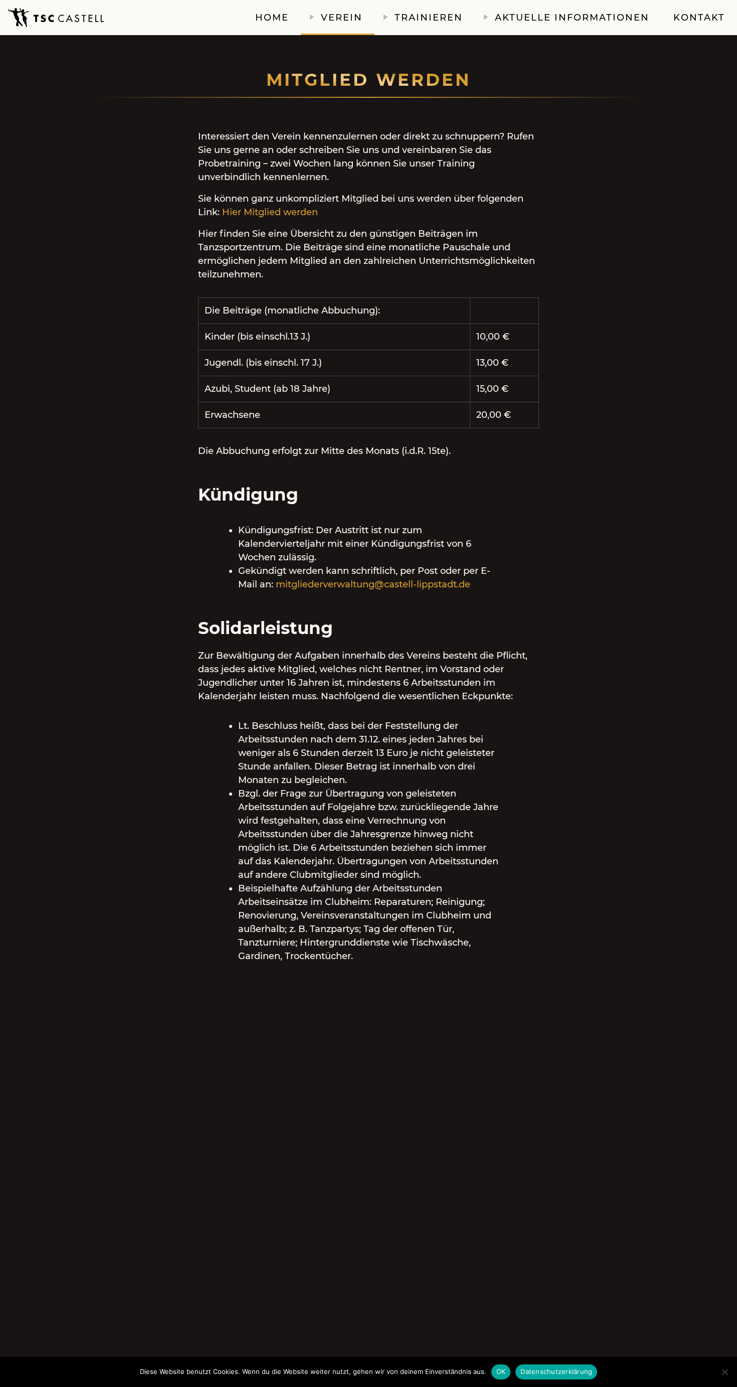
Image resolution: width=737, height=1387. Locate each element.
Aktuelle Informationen (572, 17)
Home (272, 17)
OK (501, 1371)
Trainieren (429, 17)
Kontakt (699, 17)
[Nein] (724, 1372)
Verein (341, 17)
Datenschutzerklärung (556, 1371)
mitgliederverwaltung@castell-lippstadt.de (373, 584)
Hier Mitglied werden (270, 212)
